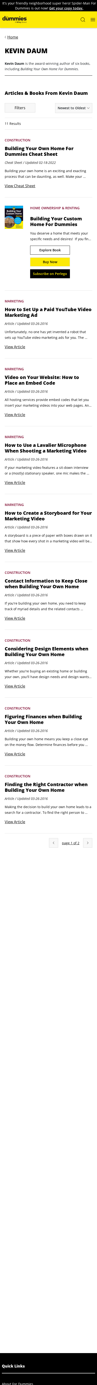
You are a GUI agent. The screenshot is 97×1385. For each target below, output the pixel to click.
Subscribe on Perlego (50, 273)
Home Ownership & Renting (55, 208)
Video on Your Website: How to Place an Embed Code (42, 380)
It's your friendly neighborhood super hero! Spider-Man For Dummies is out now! (49, 5)
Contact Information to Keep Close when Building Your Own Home (46, 583)
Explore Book (50, 250)
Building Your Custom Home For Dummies (56, 221)
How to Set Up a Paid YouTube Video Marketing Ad (48, 312)
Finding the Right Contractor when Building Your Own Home (46, 787)
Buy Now (50, 262)
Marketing (14, 301)
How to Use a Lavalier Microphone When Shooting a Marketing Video (46, 448)
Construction (17, 140)
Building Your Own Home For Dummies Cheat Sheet (39, 151)
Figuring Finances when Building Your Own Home (43, 719)
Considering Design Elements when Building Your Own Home (46, 651)
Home (12, 37)
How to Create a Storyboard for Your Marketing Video (48, 516)
